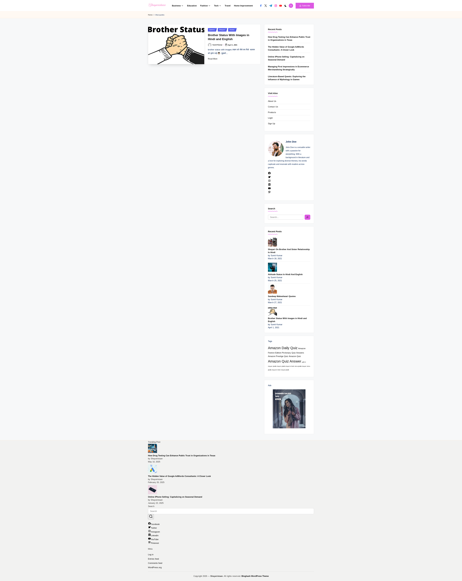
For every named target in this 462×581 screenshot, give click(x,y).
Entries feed (153, 559)
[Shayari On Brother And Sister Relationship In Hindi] (272, 242)
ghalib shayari (277, 366)
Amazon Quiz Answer (284, 361)
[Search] (307, 217)
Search (271, 208)
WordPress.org (155, 567)
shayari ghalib (285, 370)
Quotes (212, 30)
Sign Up (271, 123)
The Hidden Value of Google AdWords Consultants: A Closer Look (286, 48)
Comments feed (155, 563)
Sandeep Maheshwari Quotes (282, 296)
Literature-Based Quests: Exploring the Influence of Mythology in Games (286, 78)
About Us (272, 101)
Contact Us (273, 107)
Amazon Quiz (295, 356)
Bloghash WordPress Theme (255, 576)
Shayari (222, 30)
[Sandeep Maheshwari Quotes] (272, 289)
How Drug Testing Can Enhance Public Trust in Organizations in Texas (289, 38)
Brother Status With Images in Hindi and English (287, 320)
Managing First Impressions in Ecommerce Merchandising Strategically (288, 68)
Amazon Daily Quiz (283, 348)
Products (272, 112)
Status (232, 30)
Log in (150, 554)
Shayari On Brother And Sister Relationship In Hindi (289, 251)
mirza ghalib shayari (300, 366)
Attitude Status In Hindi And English (285, 274)
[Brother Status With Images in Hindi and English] (272, 311)
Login (270, 118)
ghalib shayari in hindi (288, 366)
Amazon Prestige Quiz (278, 356)
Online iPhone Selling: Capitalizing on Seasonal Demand (286, 58)
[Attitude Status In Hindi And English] (272, 267)
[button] (304, 6)
